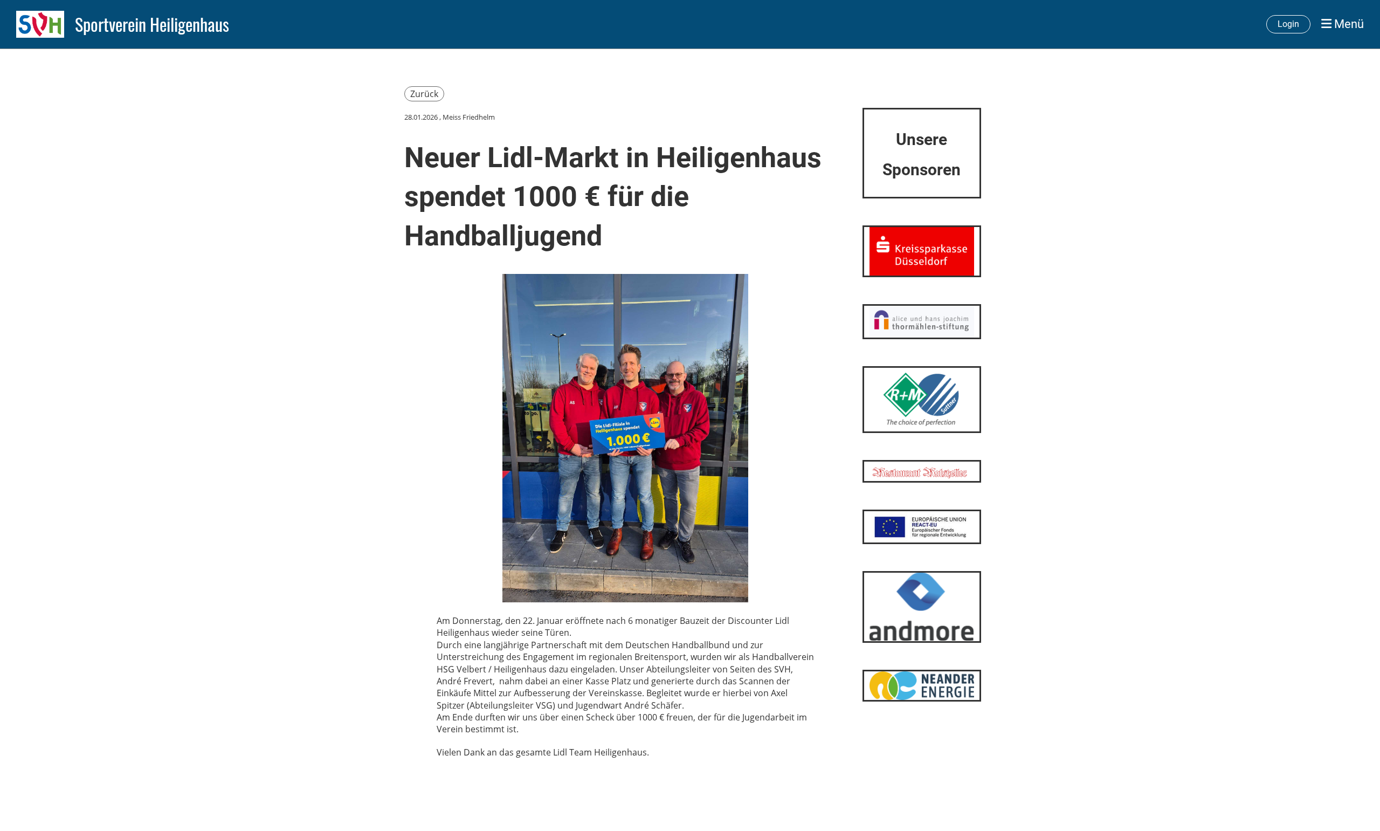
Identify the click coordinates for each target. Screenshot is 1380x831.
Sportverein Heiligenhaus (152, 24)
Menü (1347, 24)
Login (1288, 24)
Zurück (424, 94)
